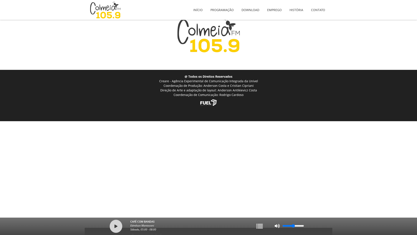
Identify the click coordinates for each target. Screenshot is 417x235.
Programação (222, 7)
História (296, 7)
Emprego (274, 7)
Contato (318, 7)
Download (250, 7)
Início (198, 7)
